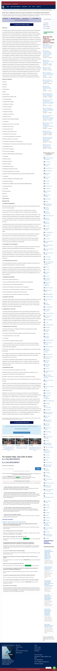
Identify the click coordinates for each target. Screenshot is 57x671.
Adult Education (48, 170)
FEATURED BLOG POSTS (49, 546)
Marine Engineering (49, 400)
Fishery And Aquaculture (47, 310)
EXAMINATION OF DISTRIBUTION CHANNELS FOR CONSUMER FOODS (48, 132)
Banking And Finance (47, 191)
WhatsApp (18, 477)
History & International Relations (47, 350)
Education (47, 276)
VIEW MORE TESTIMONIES (7, 519)
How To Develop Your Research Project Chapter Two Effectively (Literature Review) (48, 583)
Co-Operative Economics (47, 235)
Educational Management (47, 279)
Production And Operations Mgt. (48, 465)
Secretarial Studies (49, 493)
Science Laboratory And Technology (48, 490)
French (46, 322)
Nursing (47, 440)
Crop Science (48, 259)
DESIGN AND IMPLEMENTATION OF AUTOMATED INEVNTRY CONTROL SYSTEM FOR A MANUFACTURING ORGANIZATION (47, 53)
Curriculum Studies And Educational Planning (48, 263)
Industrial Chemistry (46, 361)
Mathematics (48, 409)
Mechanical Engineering (47, 424)
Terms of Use (37, 647)
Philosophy (47, 457)
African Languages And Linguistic (12, 9)
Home (4, 9)
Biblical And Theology (47, 195)
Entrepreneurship (49, 296)
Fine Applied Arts (48, 307)
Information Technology (47, 365)
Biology (46, 201)
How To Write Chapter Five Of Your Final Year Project (48, 625)
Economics (47, 269)
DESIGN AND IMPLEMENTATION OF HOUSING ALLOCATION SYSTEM (47, 88)
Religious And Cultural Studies (47, 486)
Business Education (49, 215)
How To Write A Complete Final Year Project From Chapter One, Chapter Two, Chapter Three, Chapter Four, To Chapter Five (48, 554)
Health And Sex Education (48, 343)
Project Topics (19, 647)
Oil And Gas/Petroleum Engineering (47, 451)
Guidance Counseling (46, 337)
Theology (47, 520)
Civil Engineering (48, 232)
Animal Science (48, 186)
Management (48, 393)
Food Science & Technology (48, 316)
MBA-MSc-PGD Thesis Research (47, 420)
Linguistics (47, 390)
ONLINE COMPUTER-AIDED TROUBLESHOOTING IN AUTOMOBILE (48, 81)
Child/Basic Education (47, 229)
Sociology (47, 505)
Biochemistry (48, 199)
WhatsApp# (26, 538)
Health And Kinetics (49, 340)
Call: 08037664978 (38, 660)
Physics (46, 460)
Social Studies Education (47, 501)
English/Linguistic (49, 294)
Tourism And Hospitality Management (47, 524)
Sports (46, 510)
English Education (49, 287)
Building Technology (46, 208)
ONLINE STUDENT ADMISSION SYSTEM (47, 68)
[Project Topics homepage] (3, 7)
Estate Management (47, 303)
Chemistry (47, 226)
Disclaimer (36, 650)
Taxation (47, 515)
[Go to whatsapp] (54, 667)
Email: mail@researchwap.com (41, 661)
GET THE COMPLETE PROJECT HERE (22, 422)
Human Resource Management (48, 357)
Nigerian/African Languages (48, 437)
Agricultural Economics (47, 174)
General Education (49, 324)
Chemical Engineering (46, 222)
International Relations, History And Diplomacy (49, 376)
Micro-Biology (48, 431)
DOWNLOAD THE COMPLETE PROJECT (22, 24)
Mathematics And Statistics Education (48, 413)
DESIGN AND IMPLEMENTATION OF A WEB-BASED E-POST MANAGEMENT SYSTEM (8, 448)
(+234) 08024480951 (12, 462)
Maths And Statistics (47, 417)
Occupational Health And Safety (48, 444)
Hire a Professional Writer (22, 650)
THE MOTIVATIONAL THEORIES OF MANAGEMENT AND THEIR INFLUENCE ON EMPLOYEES (48, 110)
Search (38, 468)
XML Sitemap (19, 652)
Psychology (47, 472)
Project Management (47, 469)
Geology (47, 333)
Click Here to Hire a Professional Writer (22, 432)
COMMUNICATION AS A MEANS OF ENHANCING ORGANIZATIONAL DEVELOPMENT (48, 139)
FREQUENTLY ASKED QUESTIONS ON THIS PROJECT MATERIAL (14, 522)
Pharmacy (47, 454)
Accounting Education (47, 165)
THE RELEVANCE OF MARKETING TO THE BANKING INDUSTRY (47, 146)
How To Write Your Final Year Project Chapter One (48, 568)
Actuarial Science (49, 168)
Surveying (47, 512)
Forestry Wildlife (48, 319)
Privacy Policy (37, 649)
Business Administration (47, 212)
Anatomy (47, 183)
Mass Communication (47, 406)
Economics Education (47, 273)
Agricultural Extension (47, 177)
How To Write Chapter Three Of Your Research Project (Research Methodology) (48, 597)
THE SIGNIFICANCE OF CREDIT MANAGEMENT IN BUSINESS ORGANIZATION (48, 94)
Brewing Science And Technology (48, 204)
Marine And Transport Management (47, 397)
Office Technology (49, 447)
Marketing (47, 403)
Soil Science (47, 507)
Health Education (49, 346)
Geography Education (47, 330)
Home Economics (49, 354)
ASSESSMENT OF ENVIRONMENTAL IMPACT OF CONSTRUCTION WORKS (48, 45)
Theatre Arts (48, 517)
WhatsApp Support (38, 663)
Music (46, 434)
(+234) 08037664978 (12, 459)
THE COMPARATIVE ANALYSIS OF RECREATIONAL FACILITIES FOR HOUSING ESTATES (35, 448)
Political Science (48, 462)
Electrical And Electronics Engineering (47, 284)
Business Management (47, 219)
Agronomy (47, 181)
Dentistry (47, 267)
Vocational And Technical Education (48, 535)
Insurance (47, 368)
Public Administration (47, 476)
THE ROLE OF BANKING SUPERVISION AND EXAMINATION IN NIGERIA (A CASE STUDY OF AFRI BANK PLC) (48, 102)
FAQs (17, 649)
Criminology (47, 256)
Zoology (47, 538)
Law (46, 384)
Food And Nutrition (49, 313)
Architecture (48, 188)
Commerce (47, 238)
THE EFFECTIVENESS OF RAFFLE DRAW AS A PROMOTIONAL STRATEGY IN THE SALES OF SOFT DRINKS (48, 117)
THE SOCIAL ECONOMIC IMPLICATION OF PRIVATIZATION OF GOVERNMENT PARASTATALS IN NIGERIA (48, 125)
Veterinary (47, 531)
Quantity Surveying (49, 483)
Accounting (47, 161)
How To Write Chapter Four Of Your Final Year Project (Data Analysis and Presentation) (47, 612)
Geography (47, 327)
